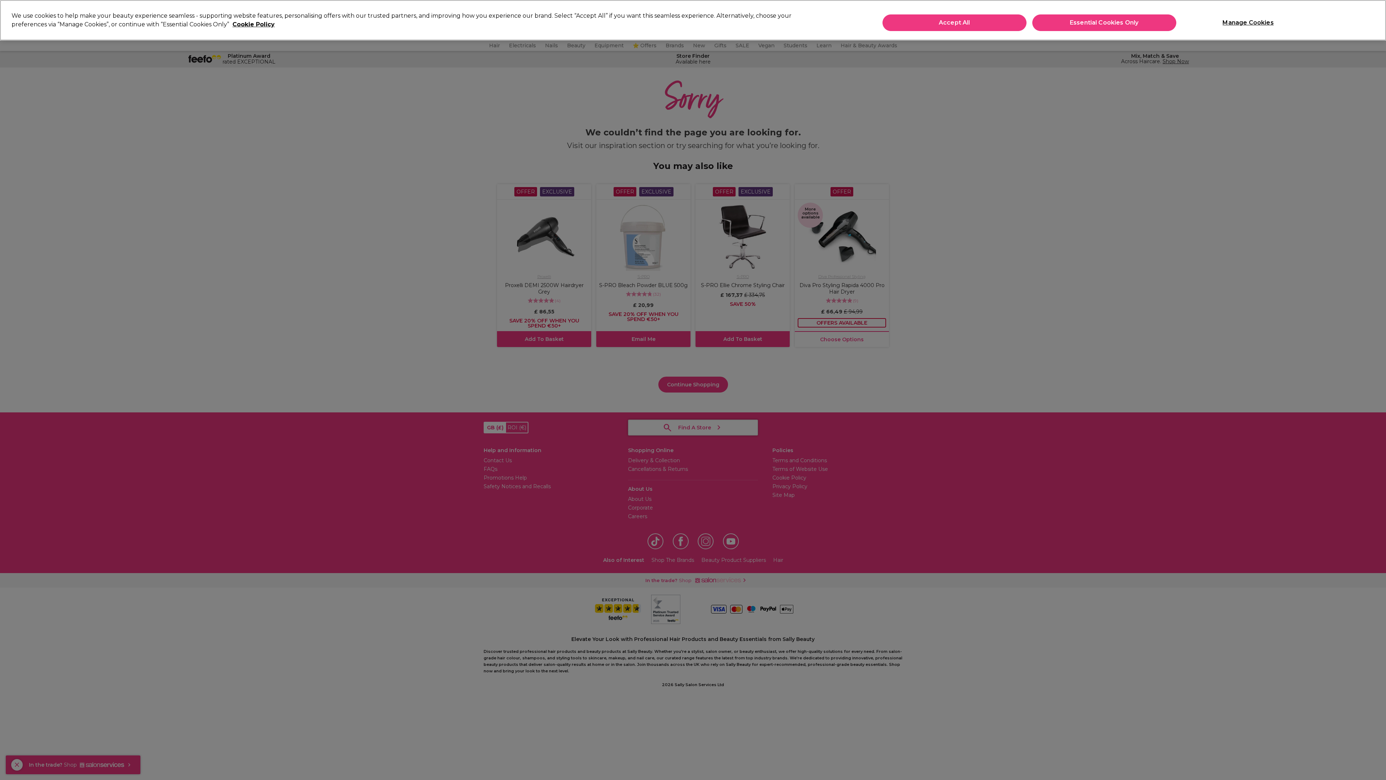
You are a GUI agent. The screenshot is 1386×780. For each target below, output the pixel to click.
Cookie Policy (253, 24)
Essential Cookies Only (1104, 22)
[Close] (1374, 19)
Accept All (954, 22)
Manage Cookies (1247, 22)
